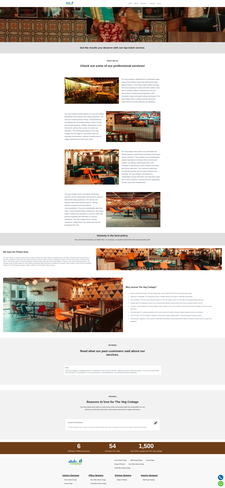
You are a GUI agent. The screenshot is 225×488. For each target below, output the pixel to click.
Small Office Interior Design (122, 468)
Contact (152, 3)
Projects (144, 3)
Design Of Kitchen (119, 464)
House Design (150, 460)
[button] (64, 425)
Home (130, 3)
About (136, 3)
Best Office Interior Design (136, 464)
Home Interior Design (120, 460)
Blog (159, 3)
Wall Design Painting (136, 460)
